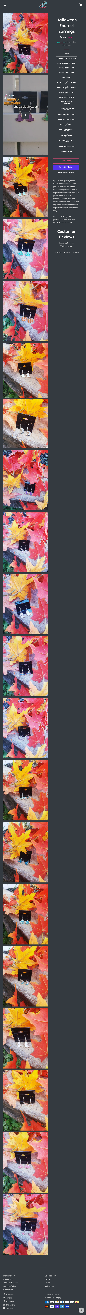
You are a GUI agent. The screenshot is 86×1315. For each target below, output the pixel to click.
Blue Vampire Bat (66, 97)
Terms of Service (10, 1283)
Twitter (9, 1298)
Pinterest (10, 1301)
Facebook (10, 1294)
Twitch (47, 1283)
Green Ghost (66, 151)
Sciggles (55, 1294)
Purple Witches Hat (66, 114)
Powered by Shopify (53, 1297)
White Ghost (66, 135)
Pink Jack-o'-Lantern (66, 58)
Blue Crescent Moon (66, 87)
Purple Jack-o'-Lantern (66, 102)
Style (66, 53)
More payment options (66, 172)
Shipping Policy (9, 1286)
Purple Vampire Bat (66, 119)
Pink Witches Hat (66, 68)
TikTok (47, 1279)
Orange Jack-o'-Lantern (66, 141)
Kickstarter (49, 1286)
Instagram (10, 1305)
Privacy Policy (9, 1276)
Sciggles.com (50, 1276)
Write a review (66, 246)
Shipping (60, 42)
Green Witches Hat (66, 147)
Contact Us (8, 1290)
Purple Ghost (66, 124)
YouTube (9, 1308)
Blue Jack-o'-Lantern (66, 82)
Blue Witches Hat (66, 92)
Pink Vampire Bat (66, 73)
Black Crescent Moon (66, 129)
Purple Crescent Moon (66, 109)
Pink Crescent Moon (66, 63)
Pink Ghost (66, 78)
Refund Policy (9, 1279)
